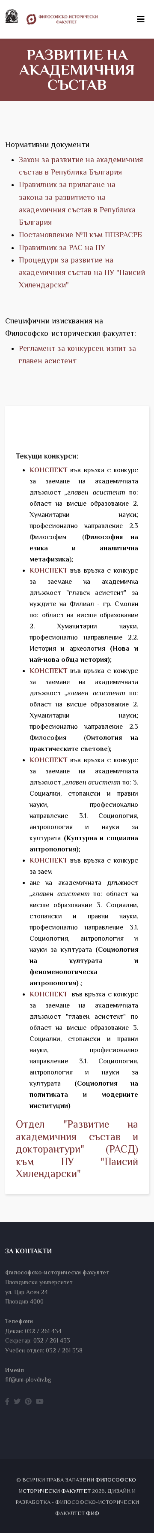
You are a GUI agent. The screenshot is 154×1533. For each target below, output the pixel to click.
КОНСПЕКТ (48, 994)
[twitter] (17, 1402)
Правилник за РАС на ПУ (62, 247)
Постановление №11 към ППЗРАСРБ (80, 234)
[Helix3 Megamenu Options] (141, 19)
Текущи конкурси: (47, 456)
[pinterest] (28, 1402)
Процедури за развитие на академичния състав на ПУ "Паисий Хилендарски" (82, 273)
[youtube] (40, 1402)
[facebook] (7, 1402)
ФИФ (92, 1513)
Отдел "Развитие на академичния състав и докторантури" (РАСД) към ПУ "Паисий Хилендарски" (77, 1148)
